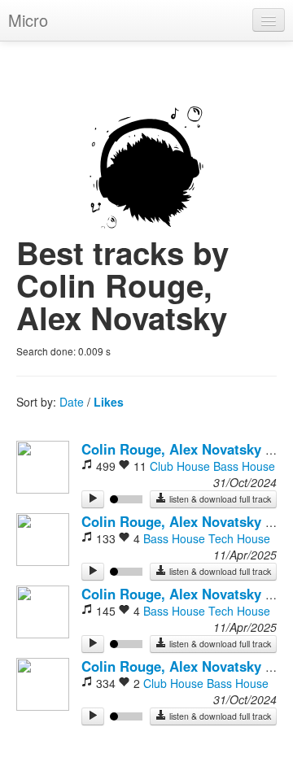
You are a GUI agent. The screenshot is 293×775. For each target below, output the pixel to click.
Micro (28, 20)
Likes (109, 402)
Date (71, 402)
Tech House (239, 538)
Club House (180, 466)
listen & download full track (219, 499)
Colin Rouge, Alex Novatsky (171, 449)
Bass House (244, 466)
